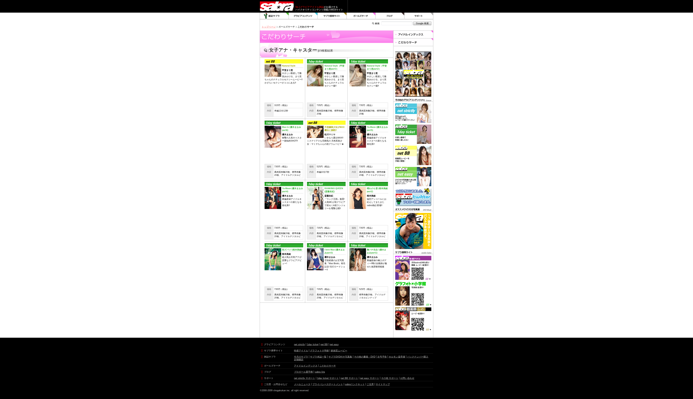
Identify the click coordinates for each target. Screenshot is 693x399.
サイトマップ (383, 384)
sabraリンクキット (355, 384)
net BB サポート (349, 378)
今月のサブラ (301, 356)
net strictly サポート (304, 378)
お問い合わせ (407, 378)
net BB (324, 344)
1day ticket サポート (328, 378)
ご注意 (370, 384)
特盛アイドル (301, 350)
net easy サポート (369, 378)
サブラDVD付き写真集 (340, 356)
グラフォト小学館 (319, 350)
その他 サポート (389, 378)
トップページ (269, 26)
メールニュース (302, 384)
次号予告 (382, 356)
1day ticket (313, 344)
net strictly (299, 344)
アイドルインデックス (305, 365)
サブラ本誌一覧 (318, 356)
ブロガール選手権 (303, 372)
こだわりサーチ (327, 365)
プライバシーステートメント (327, 384)
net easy (334, 344)
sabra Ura (320, 372)
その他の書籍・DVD (364, 356)
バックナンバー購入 (417, 356)
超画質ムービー (339, 350)
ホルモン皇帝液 (397, 356)
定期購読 (298, 359)
